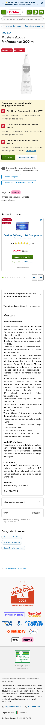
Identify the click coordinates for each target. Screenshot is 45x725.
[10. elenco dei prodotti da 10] (24, 277)
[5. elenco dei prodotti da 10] (12, 277)
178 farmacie (28, 262)
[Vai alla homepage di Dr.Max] (15, 12)
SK (24, 718)
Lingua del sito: (8, 712)
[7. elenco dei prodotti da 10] (17, 277)
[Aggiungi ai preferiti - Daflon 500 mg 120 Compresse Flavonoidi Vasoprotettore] (41, 220)
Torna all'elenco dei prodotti (15, 568)
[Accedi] (35, 12)
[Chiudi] (42, 3)
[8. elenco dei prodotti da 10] (19, 277)
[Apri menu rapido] (3, 12)
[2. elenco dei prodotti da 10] (5, 277)
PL (27, 718)
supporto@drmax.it (13, 706)
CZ (20, 718)
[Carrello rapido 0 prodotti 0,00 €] (41, 12)
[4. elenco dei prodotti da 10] (10, 277)
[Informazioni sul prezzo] (30, 251)
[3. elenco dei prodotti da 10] (8, 277)
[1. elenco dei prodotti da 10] (2, 277)
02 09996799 (34, 706)
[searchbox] (22, 18)
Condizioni (31, 150)
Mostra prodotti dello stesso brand (19, 183)
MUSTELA (6, 33)
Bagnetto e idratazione (13, 548)
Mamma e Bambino (12, 537)
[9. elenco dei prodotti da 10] (22, 277)
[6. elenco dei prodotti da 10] (15, 277)
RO (30, 718)
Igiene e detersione (12, 542)
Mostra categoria (11, 177)
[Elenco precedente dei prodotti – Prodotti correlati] (34, 277)
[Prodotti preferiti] (29, 12)
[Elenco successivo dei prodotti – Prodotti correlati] (41, 277)
